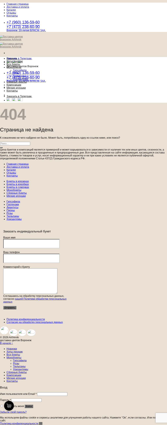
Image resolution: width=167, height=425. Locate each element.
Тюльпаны (19, 76)
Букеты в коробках (18, 184)
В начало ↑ (6, 343)
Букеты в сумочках (18, 187)
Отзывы (11, 12)
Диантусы (12, 207)
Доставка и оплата (18, 7)
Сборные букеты (17, 82)
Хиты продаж (15, 61)
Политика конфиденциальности (26, 319)
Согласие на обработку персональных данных (35, 322)
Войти (29, 406)
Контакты (12, 15)
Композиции (14, 84)
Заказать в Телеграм (19, 58)
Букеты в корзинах (18, 181)
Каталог (11, 9)
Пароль (5, 400)
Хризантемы (20, 79)
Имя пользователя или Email (18, 394)
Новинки (12, 58)
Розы (16, 73)
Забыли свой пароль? (13, 412)
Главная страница (18, 4)
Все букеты (13, 64)
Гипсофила (20, 70)
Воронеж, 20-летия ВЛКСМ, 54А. (26, 30)
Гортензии (13, 204)
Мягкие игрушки (16, 87)
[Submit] (1, 147)
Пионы (11, 210)
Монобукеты (14, 67)
